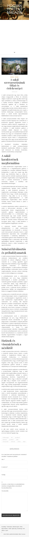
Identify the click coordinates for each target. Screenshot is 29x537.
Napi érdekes (5, 528)
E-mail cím (5, 467)
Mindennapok (16, 526)
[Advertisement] (14, 35)
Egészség (14, 528)
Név (3, 459)
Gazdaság (19, 528)
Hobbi (17, 77)
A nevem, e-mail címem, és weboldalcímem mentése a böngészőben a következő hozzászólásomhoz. (13, 486)
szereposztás (5, 441)
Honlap (3, 474)
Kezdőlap (4, 526)
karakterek (17, 437)
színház (19, 441)
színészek (13, 441)
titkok (24, 441)
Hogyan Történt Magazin (14, 9)
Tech (24, 528)
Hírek (12, 77)
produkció (11, 439)
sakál (17, 439)
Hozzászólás (5, 491)
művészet (5, 439)
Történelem (9, 526)
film (12, 437)
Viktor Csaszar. (22, 534)
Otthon (3, 530)
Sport (6, 530)
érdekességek (6, 437)
